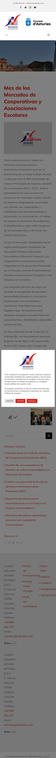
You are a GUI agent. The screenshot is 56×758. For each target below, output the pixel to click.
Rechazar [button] (32, 401)
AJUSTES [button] (9, 401)
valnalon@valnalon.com (35, 3)
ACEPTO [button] (20, 401)
